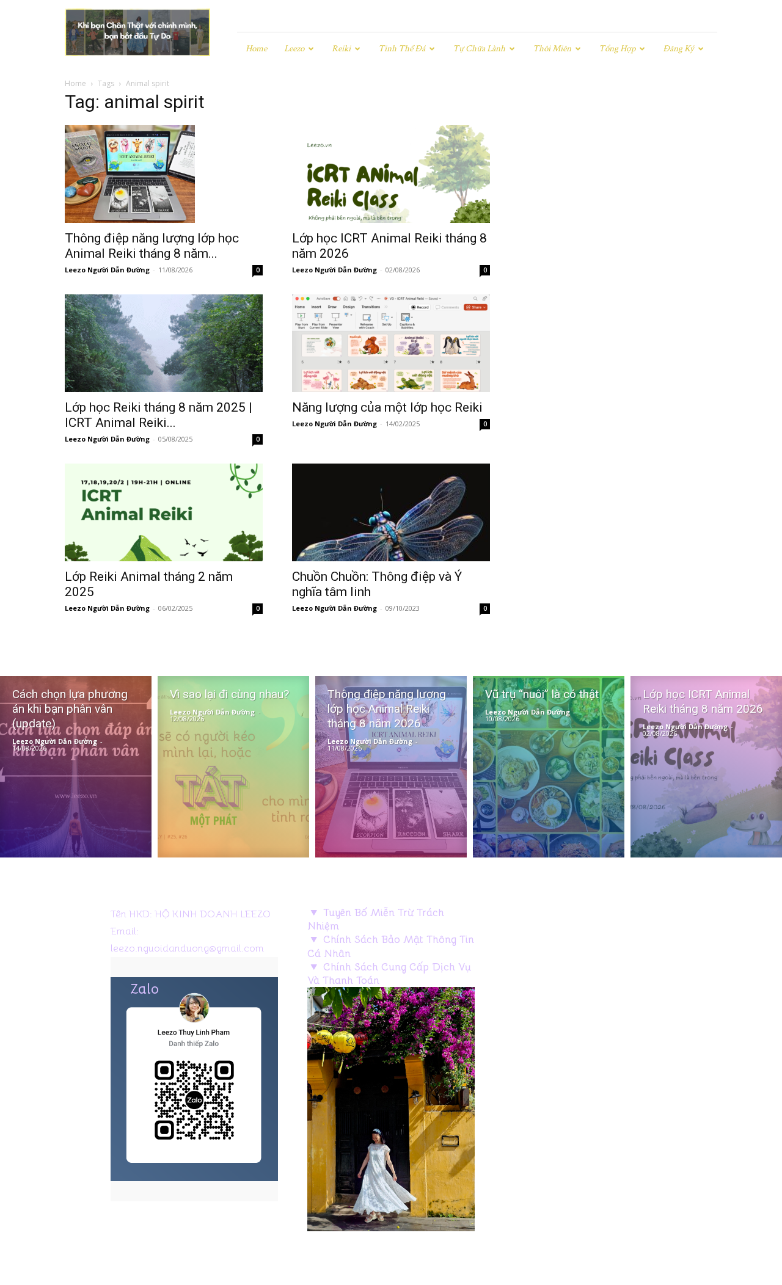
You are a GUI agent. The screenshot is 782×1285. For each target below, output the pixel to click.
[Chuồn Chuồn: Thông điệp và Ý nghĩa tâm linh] (391, 512)
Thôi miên (552, 48)
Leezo (294, 48)
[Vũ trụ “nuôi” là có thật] (548, 766)
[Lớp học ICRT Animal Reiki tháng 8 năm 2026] (391, 174)
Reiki (341, 48)
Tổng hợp (617, 48)
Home (256, 48)
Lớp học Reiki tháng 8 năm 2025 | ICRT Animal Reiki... (158, 415)
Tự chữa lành (479, 48)
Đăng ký (678, 48)
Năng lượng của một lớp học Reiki (387, 407)
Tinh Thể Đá (401, 48)
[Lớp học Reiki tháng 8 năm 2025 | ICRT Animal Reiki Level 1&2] (164, 343)
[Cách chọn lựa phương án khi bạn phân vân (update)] (76, 766)
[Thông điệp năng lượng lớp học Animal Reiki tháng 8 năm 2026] (164, 174)
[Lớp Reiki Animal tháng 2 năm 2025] (164, 512)
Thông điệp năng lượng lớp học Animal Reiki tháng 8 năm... (152, 246)
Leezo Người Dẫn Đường (107, 269)
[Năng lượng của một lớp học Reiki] (391, 343)
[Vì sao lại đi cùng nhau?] (233, 766)
